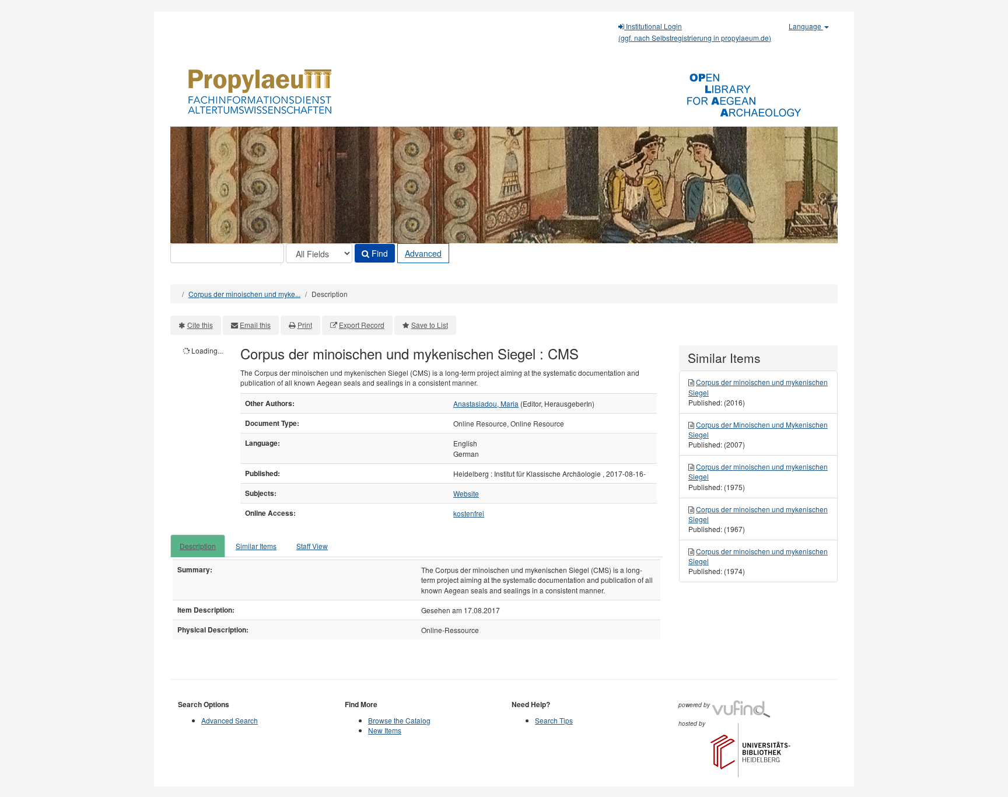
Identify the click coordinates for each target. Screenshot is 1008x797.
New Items (384, 730)
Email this (255, 325)
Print (305, 325)
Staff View (312, 546)
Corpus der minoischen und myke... (244, 294)
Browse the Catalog (399, 720)
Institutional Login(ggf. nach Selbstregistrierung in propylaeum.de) (694, 32)
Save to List (429, 325)
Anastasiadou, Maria (486, 403)
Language (806, 26)
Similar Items (256, 546)
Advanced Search (229, 720)
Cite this (200, 325)
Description (198, 546)
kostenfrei (468, 513)
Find (378, 253)
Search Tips (554, 720)
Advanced (423, 253)
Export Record (361, 325)
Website (466, 493)
